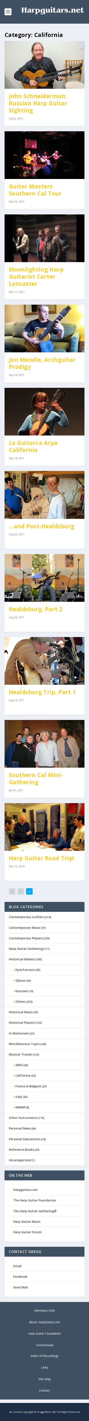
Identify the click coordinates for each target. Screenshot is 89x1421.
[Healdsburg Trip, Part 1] (45, 661)
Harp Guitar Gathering (26, 949)
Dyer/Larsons (25, 970)
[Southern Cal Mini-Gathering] (45, 744)
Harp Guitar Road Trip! (41, 858)
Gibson (20, 980)
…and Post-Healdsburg (41, 526)
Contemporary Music (25, 928)
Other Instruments (23, 1118)
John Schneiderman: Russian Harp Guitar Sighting (38, 103)
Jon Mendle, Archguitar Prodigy (42, 363)
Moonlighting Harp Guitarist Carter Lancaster (36, 276)
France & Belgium (28, 1086)
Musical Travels (20, 1054)
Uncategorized (20, 1160)
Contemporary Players (26, 938)
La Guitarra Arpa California (33, 446)
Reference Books (21, 1149)
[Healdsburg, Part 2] (45, 578)
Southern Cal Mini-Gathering (36, 778)
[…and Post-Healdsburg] (45, 495)
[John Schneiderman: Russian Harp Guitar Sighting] (45, 65)
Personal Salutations (24, 1139)
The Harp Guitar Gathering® (35, 1211)
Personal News (20, 1128)
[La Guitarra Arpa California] (45, 411)
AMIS (19, 1065)
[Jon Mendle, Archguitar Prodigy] (45, 328)
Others (20, 1001)
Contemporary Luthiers (26, 917)
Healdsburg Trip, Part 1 (42, 692)
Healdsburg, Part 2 (36, 609)
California (22, 1075)
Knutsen (21, 991)
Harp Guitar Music (27, 1221)
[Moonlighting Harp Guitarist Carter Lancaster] (45, 238)
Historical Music (21, 1012)
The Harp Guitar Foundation (34, 1200)
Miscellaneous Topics (25, 1044)
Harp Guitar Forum (27, 1232)
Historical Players (22, 1023)
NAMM (20, 1107)
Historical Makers (22, 959)
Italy (18, 1097)
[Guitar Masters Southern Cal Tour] (45, 155)
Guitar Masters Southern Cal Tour (35, 189)
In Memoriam (19, 1033)
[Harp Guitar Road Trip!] (45, 827)
